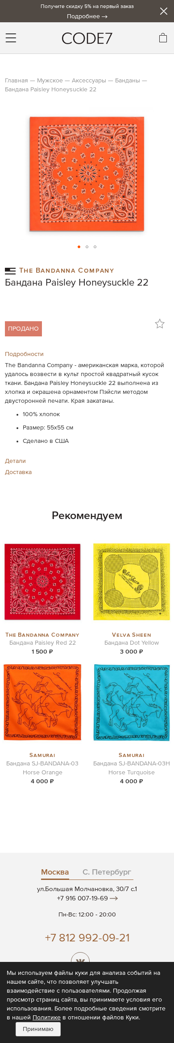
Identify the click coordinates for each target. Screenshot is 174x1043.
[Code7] (87, 37)
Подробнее (83, 16)
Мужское (50, 81)
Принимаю (38, 1029)
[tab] (87, 354)
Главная (16, 81)
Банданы (127, 81)
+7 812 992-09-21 (87, 938)
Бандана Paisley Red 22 (42, 643)
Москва (55, 872)
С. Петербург (107, 872)
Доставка (18, 472)
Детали (15, 461)
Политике (47, 1017)
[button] (79, 247)
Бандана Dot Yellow (131, 643)
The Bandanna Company (66, 269)
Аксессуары (89, 81)
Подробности (24, 354)
